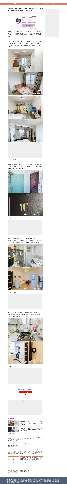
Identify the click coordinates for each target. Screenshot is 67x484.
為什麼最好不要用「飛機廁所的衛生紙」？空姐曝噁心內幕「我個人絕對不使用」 (25, 446)
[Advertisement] (25, 151)
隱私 (29, 477)
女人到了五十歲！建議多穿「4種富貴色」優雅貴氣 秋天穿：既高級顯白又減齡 (37, 452)
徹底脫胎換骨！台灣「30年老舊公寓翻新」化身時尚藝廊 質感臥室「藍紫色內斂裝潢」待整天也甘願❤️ (31, 429)
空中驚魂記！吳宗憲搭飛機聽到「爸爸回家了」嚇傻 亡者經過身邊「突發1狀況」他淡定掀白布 (37, 465)
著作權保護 (37, 477)
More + (42, 433)
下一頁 (25, 392)
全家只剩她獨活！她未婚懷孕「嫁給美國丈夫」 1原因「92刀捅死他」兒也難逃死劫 (37, 446)
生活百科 (20, 4)
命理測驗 (52, 4)
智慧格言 (36, 4)
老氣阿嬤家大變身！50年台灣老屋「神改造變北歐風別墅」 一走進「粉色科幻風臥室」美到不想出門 (31, 423)
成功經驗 (47, 4)
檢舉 (16, 13)
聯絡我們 (32, 477)
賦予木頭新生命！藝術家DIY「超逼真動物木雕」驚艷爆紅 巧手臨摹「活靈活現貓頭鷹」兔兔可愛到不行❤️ (25, 458)
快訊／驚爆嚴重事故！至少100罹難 (25, 439)
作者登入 (14, 4)
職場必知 (31, 4)
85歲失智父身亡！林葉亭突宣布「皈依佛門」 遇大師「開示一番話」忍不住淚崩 (25, 465)
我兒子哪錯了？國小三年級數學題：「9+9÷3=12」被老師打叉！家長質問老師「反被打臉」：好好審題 (13, 471)
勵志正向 (41, 4)
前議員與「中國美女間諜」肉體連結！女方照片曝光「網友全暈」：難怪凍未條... (25, 452)
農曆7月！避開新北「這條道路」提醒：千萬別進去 (13, 459)
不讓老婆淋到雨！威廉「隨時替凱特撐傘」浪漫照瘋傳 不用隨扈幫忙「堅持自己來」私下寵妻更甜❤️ (13, 439)
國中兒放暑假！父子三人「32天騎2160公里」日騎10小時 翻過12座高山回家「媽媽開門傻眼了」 (37, 458)
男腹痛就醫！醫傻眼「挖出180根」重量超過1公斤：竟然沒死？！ (25, 471)
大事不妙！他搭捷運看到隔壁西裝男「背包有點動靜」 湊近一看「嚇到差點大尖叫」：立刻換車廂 (13, 465)
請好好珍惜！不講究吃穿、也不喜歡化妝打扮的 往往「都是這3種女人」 (37, 438)
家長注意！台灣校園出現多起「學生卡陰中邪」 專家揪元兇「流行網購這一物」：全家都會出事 (13, 452)
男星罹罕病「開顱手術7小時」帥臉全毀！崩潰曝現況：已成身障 (13, 446)
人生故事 (25, 4)
